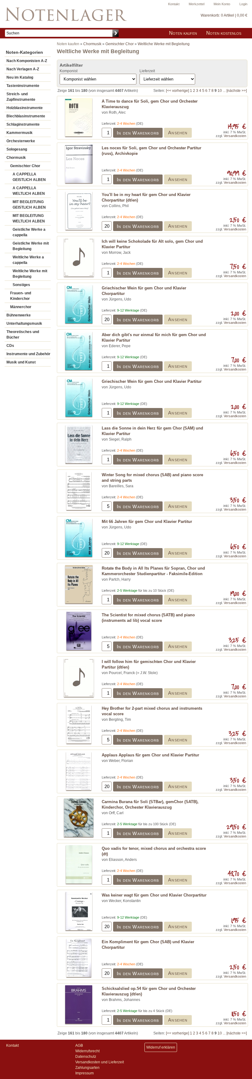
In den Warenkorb (138, 132)
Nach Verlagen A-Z (22, 69)
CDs (10, 345)
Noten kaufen (183, 33)
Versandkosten (235, 136)
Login (243, 4)
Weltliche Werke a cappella (28, 260)
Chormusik (16, 157)
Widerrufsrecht (87, 1051)
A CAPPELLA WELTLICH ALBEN (29, 191)
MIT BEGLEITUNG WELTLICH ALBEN (29, 218)
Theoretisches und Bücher (22, 334)
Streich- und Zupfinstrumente (20, 97)
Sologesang (16, 149)
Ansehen (177, 132)
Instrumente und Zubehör (28, 354)
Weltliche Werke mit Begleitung (30, 274)
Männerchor (20, 307)
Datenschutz (85, 1056)
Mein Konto (222, 4)
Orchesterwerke (20, 141)
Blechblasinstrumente (25, 116)
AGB (79, 1045)
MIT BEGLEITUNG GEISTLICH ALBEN (29, 205)
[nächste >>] (236, 90)
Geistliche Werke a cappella (29, 232)
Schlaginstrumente (23, 124)
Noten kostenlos (223, 33)
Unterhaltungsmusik (24, 323)
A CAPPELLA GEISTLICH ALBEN (29, 177)
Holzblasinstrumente (24, 108)
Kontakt (173, 4)
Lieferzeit (147, 71)
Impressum (84, 1073)
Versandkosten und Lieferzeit (99, 1062)
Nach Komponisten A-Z (26, 61)
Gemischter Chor (25, 166)
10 (220, 90)
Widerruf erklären (160, 1047)
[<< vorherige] (177, 90)
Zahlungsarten (87, 1067)
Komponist (68, 71)
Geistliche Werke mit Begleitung (31, 246)
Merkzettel (196, 4)
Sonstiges (21, 285)
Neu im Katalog (19, 77)
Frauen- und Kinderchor (20, 296)
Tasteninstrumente (22, 86)
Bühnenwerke (18, 315)
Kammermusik (19, 133)
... (224, 90)
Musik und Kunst (21, 362)
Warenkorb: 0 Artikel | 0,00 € (224, 15)
